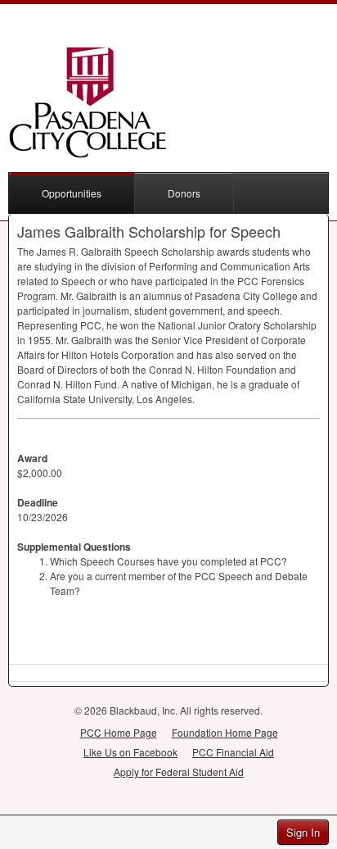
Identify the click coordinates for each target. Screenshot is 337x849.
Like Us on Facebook (130, 752)
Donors (184, 193)
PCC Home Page (118, 732)
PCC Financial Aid (233, 752)
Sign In (303, 832)
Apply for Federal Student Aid (179, 772)
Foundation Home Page (225, 732)
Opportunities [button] (71, 193)
